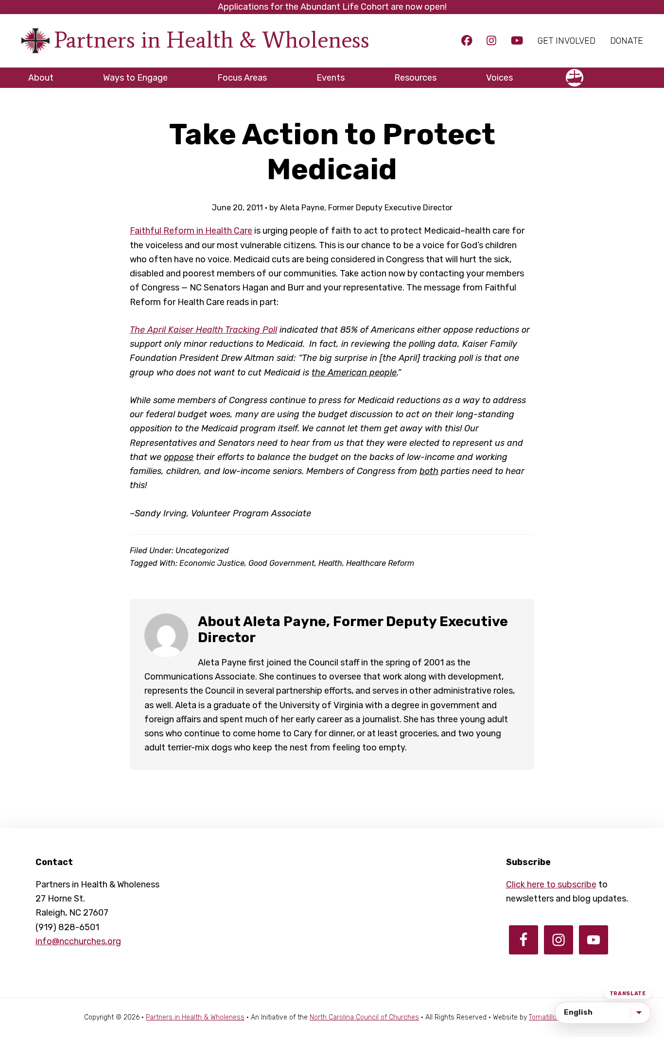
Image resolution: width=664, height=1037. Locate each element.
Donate (626, 40)
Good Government (281, 563)
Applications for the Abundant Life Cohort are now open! (332, 6)
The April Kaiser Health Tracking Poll (203, 329)
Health (330, 563)
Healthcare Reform (380, 563)
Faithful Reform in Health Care (191, 230)
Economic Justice (212, 563)
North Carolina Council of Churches (364, 1017)
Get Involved (566, 40)
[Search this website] (636, 73)
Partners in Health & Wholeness (211, 39)
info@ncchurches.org (78, 941)
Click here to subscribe (551, 884)
